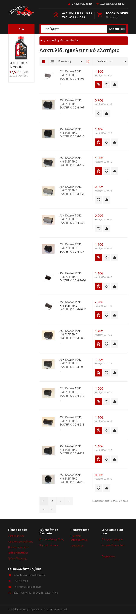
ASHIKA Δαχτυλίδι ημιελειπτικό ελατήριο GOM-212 (72, 392)
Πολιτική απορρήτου (18, 547)
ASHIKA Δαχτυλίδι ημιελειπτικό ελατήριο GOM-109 (72, 104)
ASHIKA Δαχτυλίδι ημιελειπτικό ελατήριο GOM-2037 (73, 305)
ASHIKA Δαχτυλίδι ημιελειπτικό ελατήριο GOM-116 (72, 133)
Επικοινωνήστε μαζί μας (51, 539)
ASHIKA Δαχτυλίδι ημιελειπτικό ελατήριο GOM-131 (72, 190)
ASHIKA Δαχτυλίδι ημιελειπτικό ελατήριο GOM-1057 (73, 75)
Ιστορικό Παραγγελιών (113, 545)
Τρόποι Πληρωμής (17, 558)
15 (111, 61)
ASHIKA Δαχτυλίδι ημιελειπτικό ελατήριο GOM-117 (72, 161)
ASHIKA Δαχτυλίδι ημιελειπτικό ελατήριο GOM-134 (72, 219)
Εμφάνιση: (101, 61)
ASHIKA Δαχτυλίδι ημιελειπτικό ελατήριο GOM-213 (72, 421)
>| (52, 509)
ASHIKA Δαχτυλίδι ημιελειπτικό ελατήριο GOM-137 (72, 248)
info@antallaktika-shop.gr (28, 587)
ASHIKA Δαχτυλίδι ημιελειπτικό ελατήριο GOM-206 (72, 363)
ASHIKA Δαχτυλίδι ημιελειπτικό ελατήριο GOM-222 (72, 450)
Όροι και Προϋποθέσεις (20, 541)
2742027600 (21, 581)
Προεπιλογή (64, 61)
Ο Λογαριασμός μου (82, 3)
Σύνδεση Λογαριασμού (112, 3)
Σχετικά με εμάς (16, 536)
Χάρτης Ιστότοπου (49, 545)
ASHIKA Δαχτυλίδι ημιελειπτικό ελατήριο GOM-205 (72, 334)
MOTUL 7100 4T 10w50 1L (19, 64)
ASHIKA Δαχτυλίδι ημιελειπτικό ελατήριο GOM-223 (72, 478)
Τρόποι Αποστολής (18, 553)
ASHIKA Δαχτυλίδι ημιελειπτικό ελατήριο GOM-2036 (73, 277)
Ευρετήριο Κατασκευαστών (78, 538)
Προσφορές (76, 545)
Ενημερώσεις (108, 556)
